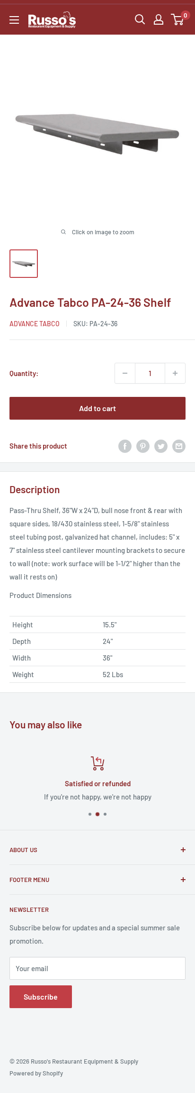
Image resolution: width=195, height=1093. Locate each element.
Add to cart (97, 408)
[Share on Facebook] (125, 446)
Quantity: (23, 373)
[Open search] (140, 19)
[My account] (158, 19)
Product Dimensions (40, 595)
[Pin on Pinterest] (143, 446)
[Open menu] (14, 20)
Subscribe (41, 996)
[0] (178, 19)
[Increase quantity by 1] (175, 373)
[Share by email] (179, 446)
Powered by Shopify (36, 1073)
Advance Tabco (34, 324)
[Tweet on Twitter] (161, 446)
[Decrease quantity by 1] (125, 373)
